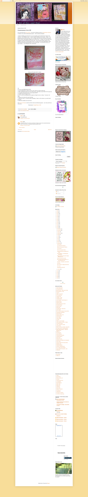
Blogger (48, 483)
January (58, 269)
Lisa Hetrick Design (59, 323)
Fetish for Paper (58, 306)
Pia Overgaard (58, 332)
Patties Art (58, 331)
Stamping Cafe (58, 343)
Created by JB (58, 296)
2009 (57, 276)
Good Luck (58, 411)
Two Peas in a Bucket (59, 392)
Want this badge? (62, 283)
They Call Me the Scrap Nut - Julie (61, 348)
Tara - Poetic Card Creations (60, 347)
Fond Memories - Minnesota (60, 308)
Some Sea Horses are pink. (61, 258)
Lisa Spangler (58, 381)
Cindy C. (21, 115)
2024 (57, 213)
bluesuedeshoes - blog (60, 291)
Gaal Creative (58, 309)
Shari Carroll (58, 337)
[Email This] (30, 109)
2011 (57, 273)
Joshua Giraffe (58, 318)
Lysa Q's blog (58, 325)
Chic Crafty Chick (59, 295)
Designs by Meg (59, 302)
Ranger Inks (58, 385)
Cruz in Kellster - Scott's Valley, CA (61, 300)
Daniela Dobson (59, 301)
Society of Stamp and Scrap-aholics (62, 342)
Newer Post (20, 129)
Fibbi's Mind (58, 307)
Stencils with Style (22, 102)
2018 (57, 222)
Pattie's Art (58, 355)
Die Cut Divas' (28, 32)
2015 (57, 226)
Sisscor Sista (58, 341)
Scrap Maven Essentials (60, 335)
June (58, 237)
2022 (57, 216)
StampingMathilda (60, 410)
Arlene (63, 29)
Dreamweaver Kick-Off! (61, 267)
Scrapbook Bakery (59, 336)
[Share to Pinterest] (35, 109)
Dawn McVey (58, 376)
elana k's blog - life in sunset (60, 303)
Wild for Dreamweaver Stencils (62, 247)
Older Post (49, 129)
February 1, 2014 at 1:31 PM (25, 125)
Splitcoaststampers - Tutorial (61, 417)
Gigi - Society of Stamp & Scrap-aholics (62, 311)
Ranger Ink (58, 415)
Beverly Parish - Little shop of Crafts (62, 290)
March (58, 241)
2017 (57, 223)
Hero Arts (57, 379)
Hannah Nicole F (59, 313)
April (58, 240)
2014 (21, 110)
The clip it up (58, 390)
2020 (57, 219)
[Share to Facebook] (34, 109)
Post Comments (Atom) (26, 131)
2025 (57, 212)
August (58, 234)
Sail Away (58, 263)
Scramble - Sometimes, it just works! (63, 261)
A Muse (57, 375)
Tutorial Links (23, 24)
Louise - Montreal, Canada (60, 324)
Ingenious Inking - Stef (60, 314)
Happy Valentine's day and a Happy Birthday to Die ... (63, 256)
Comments (58, 193)
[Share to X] (33, 109)
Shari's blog (58, 387)
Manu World (58, 354)
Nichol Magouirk (59, 382)
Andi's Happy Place (59, 287)
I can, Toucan (59, 248)
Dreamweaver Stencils (25, 110)
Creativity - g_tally (59, 297)
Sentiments (58, 386)
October (58, 231)
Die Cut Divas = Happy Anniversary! (63, 264)
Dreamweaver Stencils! (47, 32)
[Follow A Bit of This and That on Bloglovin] (60, 152)
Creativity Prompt (59, 298)
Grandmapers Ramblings (60, 312)
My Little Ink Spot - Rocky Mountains (62, 328)
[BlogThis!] (32, 109)
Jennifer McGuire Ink (59, 380)
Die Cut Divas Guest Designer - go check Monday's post (62, 260)
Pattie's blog (58, 384)
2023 (57, 215)
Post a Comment (22, 127)
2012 (57, 272)
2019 (57, 220)
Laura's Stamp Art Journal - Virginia (62, 322)
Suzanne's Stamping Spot (60, 346)
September (59, 233)
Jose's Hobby (58, 317)
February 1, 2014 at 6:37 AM (25, 118)
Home (18, 24)
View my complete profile (59, 51)
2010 (57, 275)
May (58, 238)
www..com (59, 425)
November (59, 230)
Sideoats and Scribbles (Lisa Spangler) (62, 340)
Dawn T (21, 121)
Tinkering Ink (58, 391)
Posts (58, 191)
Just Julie (57, 319)
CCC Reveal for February (61, 245)
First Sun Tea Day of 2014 (61, 249)
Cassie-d (57, 292)
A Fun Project (59, 244)
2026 (57, 210)
